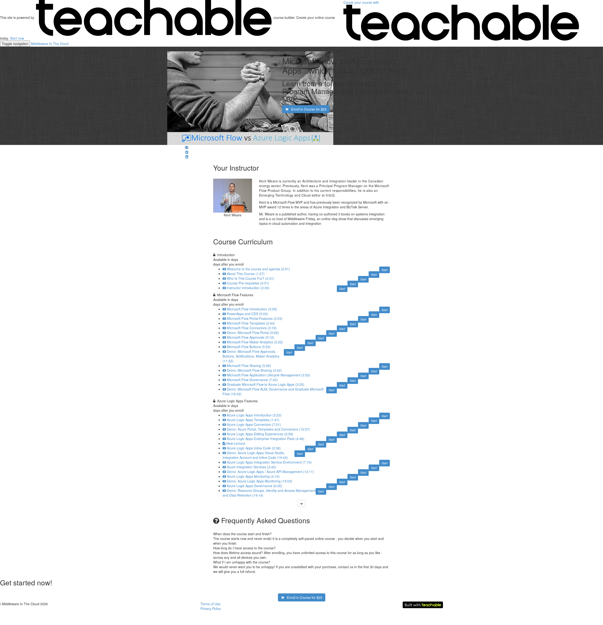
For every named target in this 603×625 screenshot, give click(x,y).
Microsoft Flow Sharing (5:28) (249, 365)
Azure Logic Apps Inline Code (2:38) (254, 448)
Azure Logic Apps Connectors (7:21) (254, 424)
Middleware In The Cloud (50, 43)
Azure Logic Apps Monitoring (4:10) (253, 476)
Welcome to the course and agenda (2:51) (258, 269)
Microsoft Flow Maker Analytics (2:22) (255, 342)
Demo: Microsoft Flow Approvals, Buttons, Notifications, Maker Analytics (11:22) (251, 356)
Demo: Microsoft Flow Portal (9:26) (253, 332)
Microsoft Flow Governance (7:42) (252, 379)
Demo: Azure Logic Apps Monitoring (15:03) (259, 481)
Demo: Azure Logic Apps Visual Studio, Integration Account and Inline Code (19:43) (255, 455)
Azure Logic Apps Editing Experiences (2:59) (260, 434)
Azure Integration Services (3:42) (251, 467)
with (361, 2)
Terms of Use (210, 603)
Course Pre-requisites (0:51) (248, 283)
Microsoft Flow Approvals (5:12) (250, 337)
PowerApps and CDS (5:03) (247, 313)
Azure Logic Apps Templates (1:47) (253, 419)
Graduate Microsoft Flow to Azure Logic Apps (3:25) (265, 384)
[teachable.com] (154, 17)
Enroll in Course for (307, 109)
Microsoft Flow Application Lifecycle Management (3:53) (268, 375)
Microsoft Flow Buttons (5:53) (249, 346)
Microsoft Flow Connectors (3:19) (252, 327)
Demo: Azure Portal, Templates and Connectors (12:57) (268, 429)
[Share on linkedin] (186, 156)
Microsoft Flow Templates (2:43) (251, 323)
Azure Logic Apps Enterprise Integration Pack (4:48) (265, 438)
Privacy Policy (210, 608)
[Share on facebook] (186, 147)
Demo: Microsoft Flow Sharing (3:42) (254, 370)
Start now (17, 38)
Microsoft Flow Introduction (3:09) (252, 309)
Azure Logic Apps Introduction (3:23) (254, 415)
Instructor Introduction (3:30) (248, 287)
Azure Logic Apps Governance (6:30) (254, 485)
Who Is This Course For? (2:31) (250, 278)
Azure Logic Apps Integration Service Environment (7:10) (269, 462)
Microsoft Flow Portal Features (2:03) (254, 318)
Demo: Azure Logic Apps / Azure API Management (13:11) (270, 471)
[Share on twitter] (186, 152)
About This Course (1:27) (246, 273)
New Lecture (235, 443)
